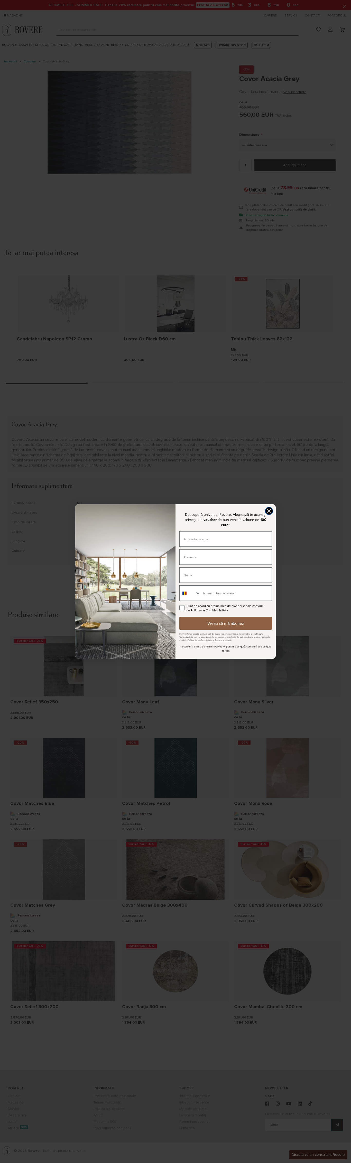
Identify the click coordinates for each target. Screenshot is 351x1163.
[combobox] (190, 593)
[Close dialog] (269, 511)
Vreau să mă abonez (225, 623)
